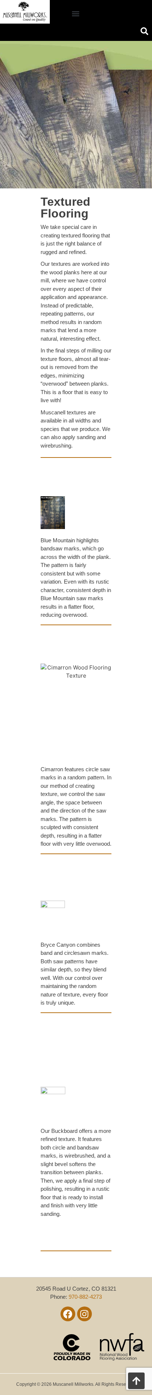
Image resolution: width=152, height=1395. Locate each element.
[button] (76, 14)
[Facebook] (68, 1314)
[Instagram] (84, 1314)
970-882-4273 (85, 1297)
